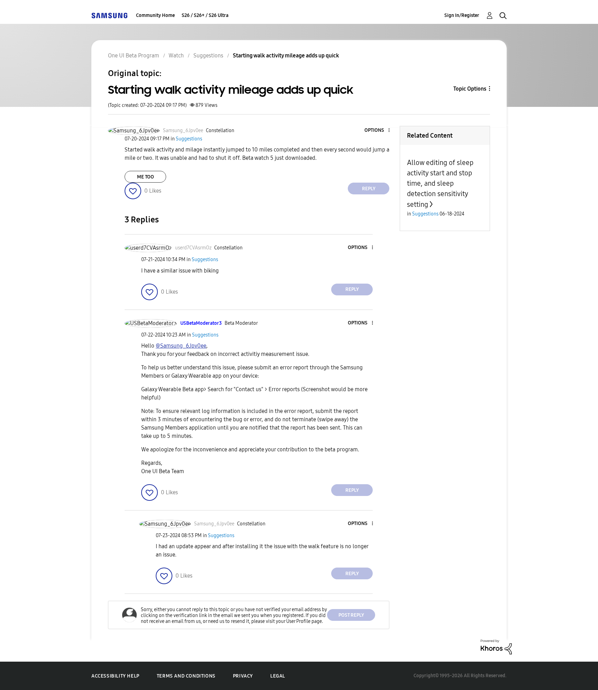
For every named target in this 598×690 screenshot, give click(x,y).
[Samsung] (109, 15)
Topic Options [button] (469, 88)
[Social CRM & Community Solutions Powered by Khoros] (496, 646)
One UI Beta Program (133, 55)
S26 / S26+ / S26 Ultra (205, 15)
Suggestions (208, 55)
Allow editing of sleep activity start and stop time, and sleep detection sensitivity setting (440, 183)
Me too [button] (145, 177)
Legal (277, 676)
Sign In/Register (461, 15)
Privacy (243, 676)
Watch (176, 55)
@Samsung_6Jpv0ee (181, 345)
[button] (377, 130)
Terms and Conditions (186, 676)
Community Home (155, 15)
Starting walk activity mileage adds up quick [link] (286, 55)
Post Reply (351, 615)
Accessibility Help (115, 676)
